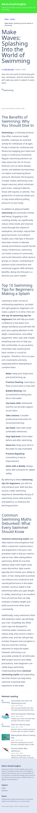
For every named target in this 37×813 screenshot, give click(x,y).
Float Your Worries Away (20, 724)
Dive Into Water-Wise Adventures (19, 749)
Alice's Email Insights (14, 4)
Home (7, 19)
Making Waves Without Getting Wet (23, 736)
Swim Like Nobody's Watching (23, 714)
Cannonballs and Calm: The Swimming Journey (21, 702)
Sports (12, 19)
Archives (5, 791)
